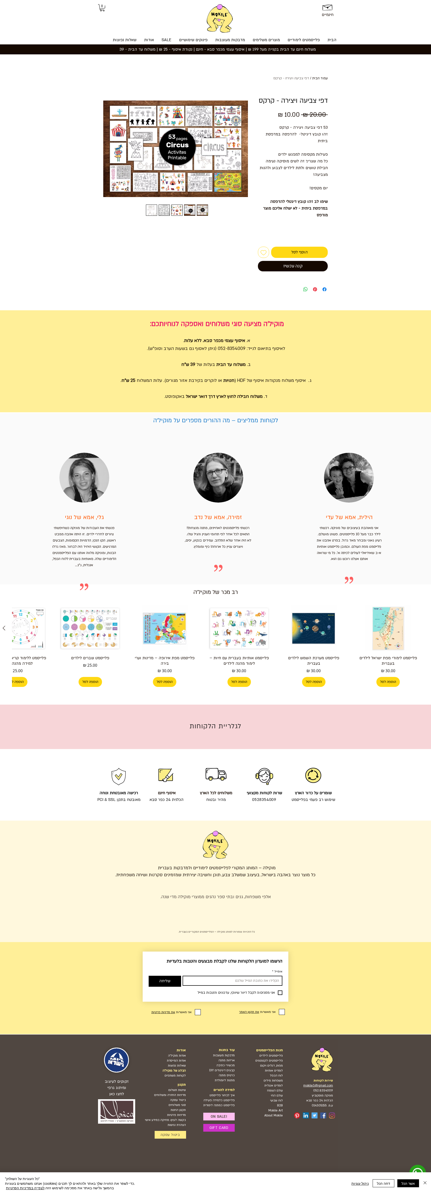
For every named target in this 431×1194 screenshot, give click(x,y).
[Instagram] (332, 1115)
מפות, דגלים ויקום (271, 1066)
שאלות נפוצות (177, 1066)
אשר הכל (408, 1183)
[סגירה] (425, 1183)
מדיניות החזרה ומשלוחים (170, 1095)
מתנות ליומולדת (225, 1080)
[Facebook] (323, 1115)
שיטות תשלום (177, 1090)
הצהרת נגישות (177, 1125)
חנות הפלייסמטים (269, 1050)
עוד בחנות (227, 1050)
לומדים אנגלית (273, 1085)
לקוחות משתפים (175, 1076)
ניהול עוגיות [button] (360, 1183)
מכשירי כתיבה (225, 1065)
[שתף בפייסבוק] (324, 289)
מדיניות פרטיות (176, 1115)
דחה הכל (383, 1183)
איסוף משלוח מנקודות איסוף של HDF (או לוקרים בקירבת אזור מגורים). (235, 380)
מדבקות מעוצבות (224, 1055)
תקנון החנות (178, 1110)
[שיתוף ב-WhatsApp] (306, 289)
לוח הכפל (276, 1076)
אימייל (277, 972)
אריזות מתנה (226, 1060)
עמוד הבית (320, 78)
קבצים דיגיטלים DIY (222, 1070)
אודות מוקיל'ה (177, 1056)
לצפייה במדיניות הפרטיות (25, 1187)
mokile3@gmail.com (318, 1085)
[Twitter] (315, 1115)
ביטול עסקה (178, 1100)
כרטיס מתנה (226, 1075)
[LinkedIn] (306, 1115)
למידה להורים (224, 1089)
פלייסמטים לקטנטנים (269, 1061)
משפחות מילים (273, 1081)
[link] (102, 7)
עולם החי (277, 1095)
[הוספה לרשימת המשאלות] (263, 252)
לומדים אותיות (274, 1071)
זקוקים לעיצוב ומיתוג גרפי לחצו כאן (117, 1088)
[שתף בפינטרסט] (315, 289)
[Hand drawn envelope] (327, 6)
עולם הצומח (275, 1090)
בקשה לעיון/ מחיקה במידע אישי (165, 1120)
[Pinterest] (297, 1115)
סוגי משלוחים (177, 1105)
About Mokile (273, 1115)
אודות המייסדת (176, 1061)
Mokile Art (275, 1110)
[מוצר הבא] (4, 628)
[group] (215, 646)
